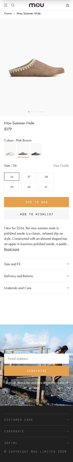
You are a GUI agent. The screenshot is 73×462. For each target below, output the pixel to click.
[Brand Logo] (36, 5)
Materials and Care (17, 288)
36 (11, 177)
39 (11, 187)
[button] (28, 111)
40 (29, 187)
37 (28, 177)
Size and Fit (12, 264)
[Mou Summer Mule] (10, 150)
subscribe (37, 370)
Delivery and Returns (18, 276)
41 (46, 187)
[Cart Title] (67, 5)
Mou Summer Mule (29, 13)
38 (46, 177)
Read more (11, 249)
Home (8, 13)
